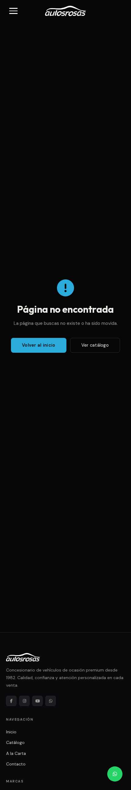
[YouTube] (37, 701)
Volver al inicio (38, 345)
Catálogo (15, 742)
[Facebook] (11, 701)
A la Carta (16, 753)
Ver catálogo (95, 345)
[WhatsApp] (50, 701)
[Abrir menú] (13, 10)
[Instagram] (24, 701)
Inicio (11, 732)
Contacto (16, 764)
